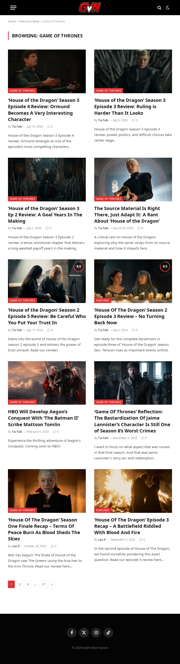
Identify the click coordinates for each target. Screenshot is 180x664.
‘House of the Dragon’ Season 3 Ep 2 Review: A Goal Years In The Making (45, 214)
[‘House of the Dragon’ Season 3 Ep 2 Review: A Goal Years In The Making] (47, 179)
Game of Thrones (22, 90)
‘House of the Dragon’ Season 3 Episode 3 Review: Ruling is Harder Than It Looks (129, 106)
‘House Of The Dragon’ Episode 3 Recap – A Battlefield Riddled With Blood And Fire (131, 526)
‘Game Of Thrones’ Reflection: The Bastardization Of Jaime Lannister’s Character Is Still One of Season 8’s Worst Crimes (132, 421)
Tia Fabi (17, 127)
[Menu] (13, 7)
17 (43, 584)
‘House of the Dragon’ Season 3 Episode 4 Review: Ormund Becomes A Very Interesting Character (43, 109)
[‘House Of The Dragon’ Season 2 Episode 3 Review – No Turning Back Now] (133, 281)
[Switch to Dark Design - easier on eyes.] (167, 8)
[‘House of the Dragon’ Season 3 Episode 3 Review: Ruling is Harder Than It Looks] (133, 71)
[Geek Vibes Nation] (90, 7)
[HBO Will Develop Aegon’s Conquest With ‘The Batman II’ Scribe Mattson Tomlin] (47, 383)
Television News (29, 21)
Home (12, 21)
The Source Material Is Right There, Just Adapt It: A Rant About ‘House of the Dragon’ (127, 214)
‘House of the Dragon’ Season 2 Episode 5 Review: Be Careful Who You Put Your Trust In (47, 316)
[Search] (159, 7)
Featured (102, 300)
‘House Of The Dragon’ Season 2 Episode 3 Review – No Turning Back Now (130, 316)
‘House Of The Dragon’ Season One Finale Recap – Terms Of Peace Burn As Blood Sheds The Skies (44, 529)
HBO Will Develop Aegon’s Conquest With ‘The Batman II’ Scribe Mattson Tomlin (43, 417)
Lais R (15, 546)
